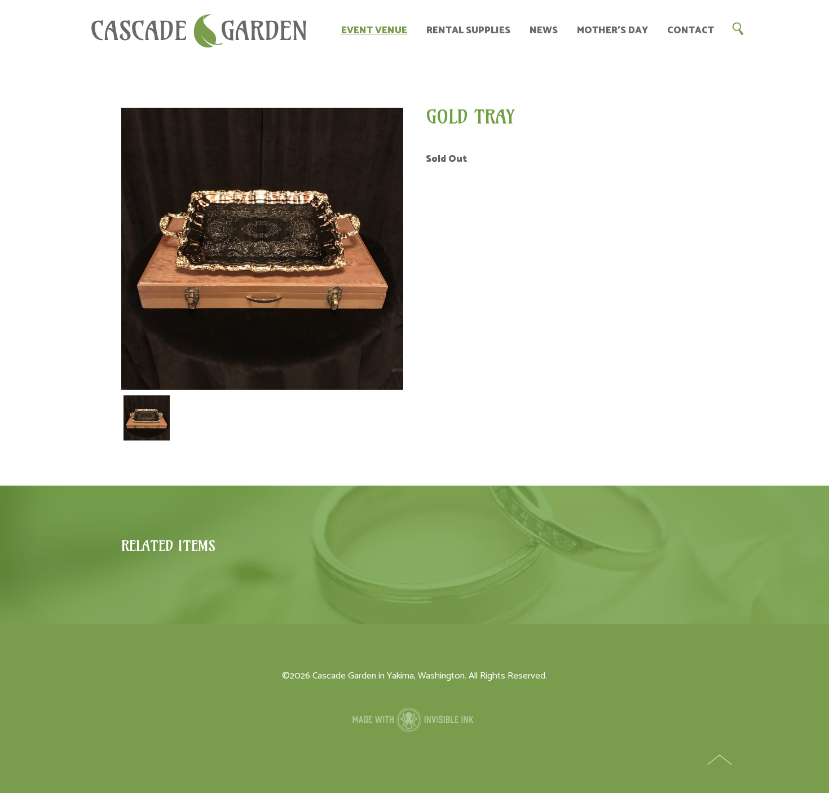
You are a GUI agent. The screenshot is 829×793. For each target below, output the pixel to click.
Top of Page (721, 761)
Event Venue (374, 30)
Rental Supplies (468, 30)
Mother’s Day (612, 30)
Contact (690, 30)
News (544, 30)
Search (737, 28)
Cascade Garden (199, 31)
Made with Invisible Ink (414, 719)
